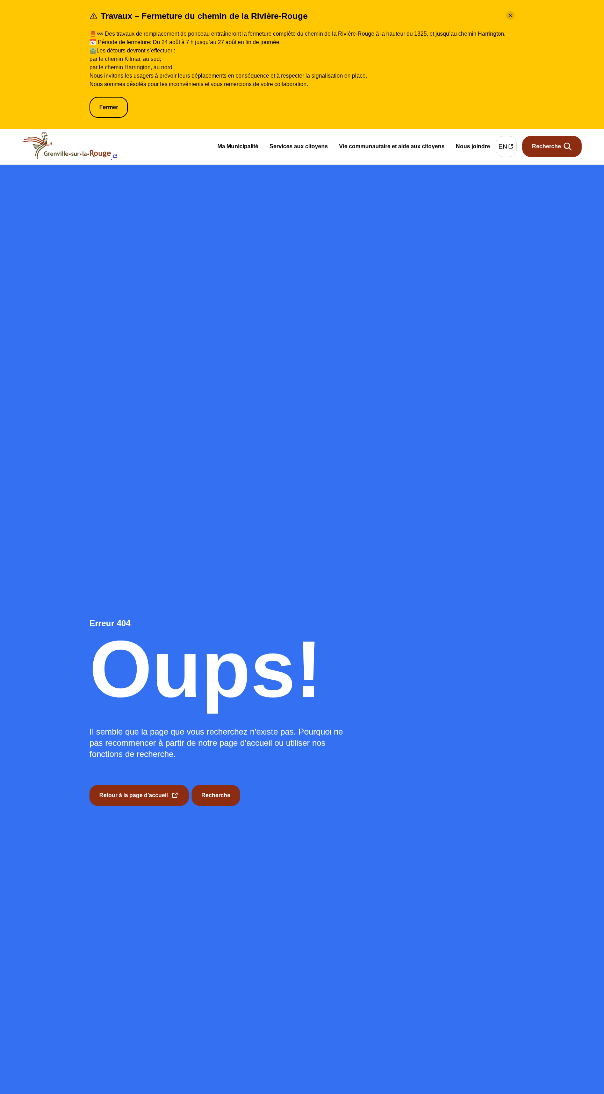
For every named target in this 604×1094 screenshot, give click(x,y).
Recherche (215, 795)
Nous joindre (473, 147)
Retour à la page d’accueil (133, 799)
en (507, 148)
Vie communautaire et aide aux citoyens (392, 147)
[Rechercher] (552, 146)
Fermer (108, 107)
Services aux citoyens (298, 147)
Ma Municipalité (237, 147)
